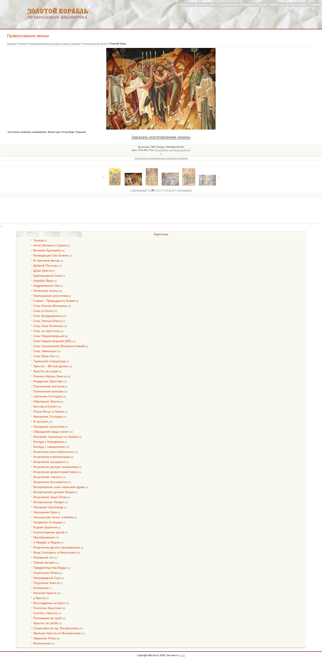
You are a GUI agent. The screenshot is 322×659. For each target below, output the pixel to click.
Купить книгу (278, 4)
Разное (293, 4)
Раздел (23, 43)
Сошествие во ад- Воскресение (55, 628)
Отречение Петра (46, 573)
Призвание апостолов (49, 426)
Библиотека (187, 4)
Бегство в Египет (45, 406)
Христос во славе (45, 371)
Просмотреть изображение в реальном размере (161, 158)
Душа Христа (42, 270)
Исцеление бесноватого (50, 482)
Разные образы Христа (49, 376)
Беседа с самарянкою (49, 446)
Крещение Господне (48, 416)
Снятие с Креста (45, 613)
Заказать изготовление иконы (161, 137)
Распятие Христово (47, 608)
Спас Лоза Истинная (48, 326)
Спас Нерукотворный (48, 336)
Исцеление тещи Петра (50, 497)
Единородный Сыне (47, 275)
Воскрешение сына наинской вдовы (59, 487)
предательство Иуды (179, 150)
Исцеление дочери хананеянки (55, 467)
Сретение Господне (47, 396)
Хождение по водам (47, 522)
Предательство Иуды (95, 43)
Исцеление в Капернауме (51, 457)
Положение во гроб (47, 618)
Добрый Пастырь (45, 265)
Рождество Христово (48, 381)
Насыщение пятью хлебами (53, 517)
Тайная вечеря (44, 562)
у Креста (39, 598)
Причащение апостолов (50, 295)
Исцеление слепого (47, 477)
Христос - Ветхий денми (50, 366)
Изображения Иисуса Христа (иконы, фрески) (54, 43)
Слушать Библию (228, 4)
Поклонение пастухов (48, 386)
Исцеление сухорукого (49, 462)
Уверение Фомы (45, 638)
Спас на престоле (46, 331)
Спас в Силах (43, 311)
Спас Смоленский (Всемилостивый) (59, 346)
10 (169, 190)
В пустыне (40, 421)
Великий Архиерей (46, 250)
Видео (304, 4)
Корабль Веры (43, 280)
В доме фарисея (45, 527)
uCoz (182, 655)
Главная (315, 4)
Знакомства (249, 4)
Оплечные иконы (45, 290)
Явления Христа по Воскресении (57, 633)
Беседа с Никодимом (48, 441)
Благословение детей (48, 532)
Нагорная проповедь (48, 507)
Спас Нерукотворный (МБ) (52, 341)
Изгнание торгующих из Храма (55, 436)
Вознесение (41, 643)
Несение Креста (45, 593)
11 (173, 190)
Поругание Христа (46, 583)
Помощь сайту (206, 4)
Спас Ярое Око (44, 356)
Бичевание (41, 588)
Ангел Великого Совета (50, 245)
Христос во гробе (45, 623)
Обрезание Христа (46, 401)
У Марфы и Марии (46, 542)
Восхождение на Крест (49, 603)
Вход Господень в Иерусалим (54, 552)
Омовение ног (43, 557)
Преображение (44, 537)
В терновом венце (46, 260)
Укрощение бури (45, 512)
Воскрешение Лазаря (48, 502)
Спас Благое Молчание (50, 306)
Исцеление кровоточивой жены (55, 472)
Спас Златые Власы (47, 321)
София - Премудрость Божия (54, 300)
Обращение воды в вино (51, 431)
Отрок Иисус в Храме (48, 411)
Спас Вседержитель (47, 316)
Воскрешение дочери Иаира (53, 492)
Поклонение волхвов (48, 391)
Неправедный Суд (46, 578)
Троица (38, 240)
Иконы (263, 4)
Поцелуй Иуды (161, 150)
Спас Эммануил (45, 351)
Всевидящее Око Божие (50, 255)
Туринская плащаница (49, 361)
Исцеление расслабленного (53, 451)
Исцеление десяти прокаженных (56, 547)
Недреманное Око (46, 285)
